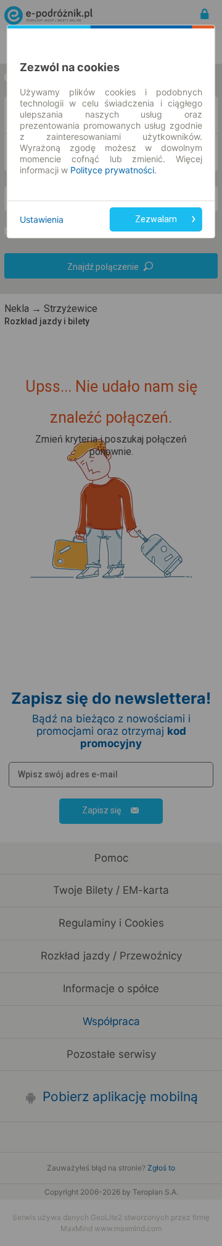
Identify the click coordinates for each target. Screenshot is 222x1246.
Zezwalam (156, 219)
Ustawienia (42, 219)
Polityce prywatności (112, 170)
